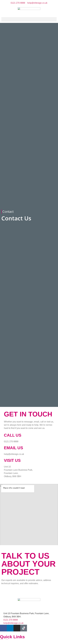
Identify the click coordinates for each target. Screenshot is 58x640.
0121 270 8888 (11, 441)
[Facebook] (3, 628)
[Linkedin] (10, 628)
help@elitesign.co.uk (14, 454)
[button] (29, 19)
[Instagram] (16, 628)
